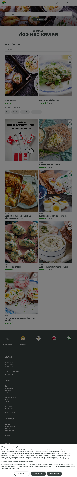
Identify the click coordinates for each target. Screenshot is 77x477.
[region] (38, 460)
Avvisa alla (38, 473)
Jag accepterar (54, 473)
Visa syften (21, 473)
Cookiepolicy (66, 459)
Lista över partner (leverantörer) (10, 468)
